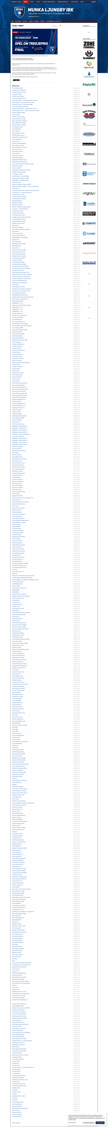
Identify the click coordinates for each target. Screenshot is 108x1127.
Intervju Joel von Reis (16, 1026)
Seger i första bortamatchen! (18, 436)
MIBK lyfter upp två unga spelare (19, 758)
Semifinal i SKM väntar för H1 (18, 829)
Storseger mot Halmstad (17, 479)
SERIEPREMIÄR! (15, 592)
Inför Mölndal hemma (16, 704)
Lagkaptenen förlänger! (17, 413)
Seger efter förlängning (17, 200)
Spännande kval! (15, 1063)
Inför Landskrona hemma (17, 954)
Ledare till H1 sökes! (16, 524)
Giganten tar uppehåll (16, 647)
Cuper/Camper (74, 1)
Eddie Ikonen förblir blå (17, 331)
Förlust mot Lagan (16, 969)
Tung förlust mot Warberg (17, 696)
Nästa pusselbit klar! (16, 903)
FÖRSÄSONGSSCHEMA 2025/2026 (19, 159)
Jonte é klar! (14, 569)
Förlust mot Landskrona (17, 885)
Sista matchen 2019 (16, 674)
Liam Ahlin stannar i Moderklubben (19, 315)
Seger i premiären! (16, 153)
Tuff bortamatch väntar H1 (17, 151)
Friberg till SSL (15, 745)
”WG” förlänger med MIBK (17, 327)
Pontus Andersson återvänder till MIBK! (20, 266)
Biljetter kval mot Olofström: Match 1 (19, 792)
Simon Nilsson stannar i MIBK (18, 891)
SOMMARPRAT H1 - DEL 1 (17, 311)
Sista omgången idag (16, 796)
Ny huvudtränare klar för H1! (18, 571)
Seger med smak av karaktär (18, 657)
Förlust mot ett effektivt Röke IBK (19, 1014)
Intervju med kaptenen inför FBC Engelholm (21, 1032)
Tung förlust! (14, 1098)
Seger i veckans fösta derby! (18, 145)
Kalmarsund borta (16, 141)
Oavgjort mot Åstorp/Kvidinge (18, 503)
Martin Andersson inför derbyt (18, 688)
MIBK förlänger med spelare (18, 948)
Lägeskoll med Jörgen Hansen (18, 551)
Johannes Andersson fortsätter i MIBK (20, 628)
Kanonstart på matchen (17, 475)
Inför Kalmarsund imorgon (17, 211)
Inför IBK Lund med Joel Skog (18, 467)
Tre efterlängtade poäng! (17, 583)
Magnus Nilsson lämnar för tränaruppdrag (21, 897)
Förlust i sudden (15, 799)
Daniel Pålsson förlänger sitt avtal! (19, 565)
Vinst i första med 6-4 (16, 928)
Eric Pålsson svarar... (16, 606)
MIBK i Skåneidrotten (16, 245)
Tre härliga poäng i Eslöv (17, 346)
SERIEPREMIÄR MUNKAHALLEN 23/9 (20, 295)
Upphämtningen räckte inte (18, 372)
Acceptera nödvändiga (89, 1122)
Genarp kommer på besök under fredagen (21, 276)
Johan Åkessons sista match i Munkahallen (21, 268)
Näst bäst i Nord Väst (16, 1112)
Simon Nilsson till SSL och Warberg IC (20, 741)
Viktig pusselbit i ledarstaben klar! (19, 397)
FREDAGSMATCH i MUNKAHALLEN (19, 137)
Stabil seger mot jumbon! (17, 204)
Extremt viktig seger (16, 692)
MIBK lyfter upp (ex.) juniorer (18, 645)
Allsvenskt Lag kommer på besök (19, 594)
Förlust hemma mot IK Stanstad (18, 1028)
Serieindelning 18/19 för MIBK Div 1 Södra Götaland (23, 911)
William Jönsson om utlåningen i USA (20, 299)
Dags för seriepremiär (16, 241)
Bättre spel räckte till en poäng (18, 712)
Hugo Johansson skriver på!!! (18, 133)
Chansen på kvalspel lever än (18, 653)
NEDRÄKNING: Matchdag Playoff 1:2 (19, 426)
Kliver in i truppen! (16, 131)
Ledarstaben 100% (16, 602)
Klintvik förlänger (15, 1046)
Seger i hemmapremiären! (17, 233)
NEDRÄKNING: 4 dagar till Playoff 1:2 (20, 438)
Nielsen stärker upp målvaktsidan (19, 1048)
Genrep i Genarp (15, 247)
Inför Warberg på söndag (17, 813)
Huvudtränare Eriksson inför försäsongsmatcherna (23, 297)
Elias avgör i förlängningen (17, 481)
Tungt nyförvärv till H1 (16, 555)
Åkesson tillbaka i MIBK (17, 776)
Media (82, 1)
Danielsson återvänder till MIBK (18, 753)
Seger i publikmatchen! (17, 139)
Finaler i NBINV (18, 26)
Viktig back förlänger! (16, 534)
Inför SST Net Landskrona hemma (19, 1085)
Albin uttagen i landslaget (17, 227)
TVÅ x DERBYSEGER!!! (16, 129)
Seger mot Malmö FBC (17, 510)
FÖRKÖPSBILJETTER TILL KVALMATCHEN (21, 434)
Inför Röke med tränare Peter (18, 839)
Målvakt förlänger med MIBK (18, 901)
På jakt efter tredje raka (17, 698)
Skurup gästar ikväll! (16, 846)
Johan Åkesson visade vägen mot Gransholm (21, 288)
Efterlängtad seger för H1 (17, 702)
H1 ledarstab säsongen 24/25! (18, 258)
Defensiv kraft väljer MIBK (17, 770)
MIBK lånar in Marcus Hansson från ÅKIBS (21, 1007)
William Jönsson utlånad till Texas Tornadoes (21, 305)
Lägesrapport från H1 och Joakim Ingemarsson (22, 1040)
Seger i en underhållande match (18, 721)
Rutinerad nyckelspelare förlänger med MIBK (21, 184)
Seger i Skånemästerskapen (18, 469)
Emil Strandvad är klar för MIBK (18, 252)
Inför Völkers (15, 1089)
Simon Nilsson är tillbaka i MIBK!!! (19, 249)
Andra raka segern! (16, 368)
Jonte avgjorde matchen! (17, 456)
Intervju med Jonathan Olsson (18, 508)
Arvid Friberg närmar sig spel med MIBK (20, 981)
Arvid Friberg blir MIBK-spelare (18, 907)
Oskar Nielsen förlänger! (17, 561)
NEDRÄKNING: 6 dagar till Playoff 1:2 (20, 442)
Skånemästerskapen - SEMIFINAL (19, 124)
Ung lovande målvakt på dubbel (19, 899)
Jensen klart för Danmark (17, 155)
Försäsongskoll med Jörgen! (18, 518)
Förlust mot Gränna (16, 379)
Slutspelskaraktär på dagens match (19, 665)
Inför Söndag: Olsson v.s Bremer (19, 805)
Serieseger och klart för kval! (18, 794)
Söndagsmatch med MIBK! (17, 860)
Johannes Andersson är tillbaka (19, 827)
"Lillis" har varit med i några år (18, 682)
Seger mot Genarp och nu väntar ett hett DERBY (22, 274)
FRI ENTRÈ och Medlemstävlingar (19, 973)
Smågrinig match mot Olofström (19, 450)
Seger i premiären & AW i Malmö (19, 292)
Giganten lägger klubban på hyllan (19, 415)
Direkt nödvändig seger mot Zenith (19, 663)
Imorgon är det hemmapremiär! (18, 235)
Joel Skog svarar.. (16, 616)
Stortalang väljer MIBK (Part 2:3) (18, 403)
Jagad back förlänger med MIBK (19, 626)
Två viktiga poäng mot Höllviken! (19, 198)
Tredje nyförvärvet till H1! (17, 547)
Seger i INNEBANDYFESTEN (18, 1005)
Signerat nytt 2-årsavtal (17, 604)
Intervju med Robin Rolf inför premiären (20, 501)
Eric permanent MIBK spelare (18, 735)
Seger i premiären (16, 381)
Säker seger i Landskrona (17, 471)
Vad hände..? (15, 778)
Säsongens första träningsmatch (19, 256)
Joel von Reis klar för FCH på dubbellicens (21, 983)
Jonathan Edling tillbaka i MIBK (18, 221)
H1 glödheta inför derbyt (17, 833)
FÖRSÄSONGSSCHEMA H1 (18, 301)
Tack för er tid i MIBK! (16, 168)
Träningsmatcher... (16, 600)
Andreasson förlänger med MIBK (19, 772)
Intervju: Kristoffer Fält (16, 856)
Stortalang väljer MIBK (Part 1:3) (18, 405)
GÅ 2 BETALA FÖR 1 (16, 352)
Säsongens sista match (17, 651)
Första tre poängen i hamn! (17, 1102)
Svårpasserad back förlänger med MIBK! (20, 178)
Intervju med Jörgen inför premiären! (19, 383)
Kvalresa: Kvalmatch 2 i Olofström (19, 790)
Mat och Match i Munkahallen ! (18, 862)
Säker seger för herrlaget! (17, 487)
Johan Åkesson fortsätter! (17, 317)
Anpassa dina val (72, 1122)
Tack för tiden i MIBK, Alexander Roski (20, 106)
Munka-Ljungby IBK (17, 1)
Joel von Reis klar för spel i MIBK (19, 1050)
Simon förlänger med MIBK (18, 1059)
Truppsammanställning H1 (17, 313)
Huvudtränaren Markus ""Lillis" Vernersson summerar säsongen (25, 190)
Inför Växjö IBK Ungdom (17, 950)
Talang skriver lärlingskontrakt (18, 473)
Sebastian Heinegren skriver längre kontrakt (21, 278)
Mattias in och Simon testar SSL (19, 842)
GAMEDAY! (14, 784)
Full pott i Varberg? (16, 585)
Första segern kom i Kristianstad (19, 1012)
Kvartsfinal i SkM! (15, 989)
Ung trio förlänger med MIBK (18, 417)
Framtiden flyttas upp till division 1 (19, 92)
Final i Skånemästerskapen (18, 917)
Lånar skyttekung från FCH (17, 895)
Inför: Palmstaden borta (17, 1104)
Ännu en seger (15, 452)
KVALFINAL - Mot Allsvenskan (18, 116)
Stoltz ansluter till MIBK (17, 743)
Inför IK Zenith (15, 715)
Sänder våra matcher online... (18, 598)
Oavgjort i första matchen (17, 495)
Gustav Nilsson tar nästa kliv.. (18, 608)
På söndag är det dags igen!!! (18, 1010)
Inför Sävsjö (14, 958)
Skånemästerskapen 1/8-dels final (19, 147)
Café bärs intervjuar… (16, 477)
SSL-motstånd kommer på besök (19, 659)
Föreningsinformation (62, 1)
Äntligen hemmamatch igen (18, 708)
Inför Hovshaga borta (16, 852)
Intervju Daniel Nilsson (16, 1020)
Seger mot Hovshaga (16, 817)
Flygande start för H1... (17, 866)
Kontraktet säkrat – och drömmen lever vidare (21, 192)
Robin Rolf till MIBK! (16, 526)
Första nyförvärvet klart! (17, 641)
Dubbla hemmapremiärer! (17, 157)
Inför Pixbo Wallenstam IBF (17, 581)
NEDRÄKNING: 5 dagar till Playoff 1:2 (20, 440)
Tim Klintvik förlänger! (16, 528)
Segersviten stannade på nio (18, 270)
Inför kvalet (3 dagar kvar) (17, 934)
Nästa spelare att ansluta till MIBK (19, 624)
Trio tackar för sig (16, 1061)
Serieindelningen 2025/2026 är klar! (19, 161)
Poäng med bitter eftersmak (18, 671)
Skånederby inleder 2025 (17, 202)
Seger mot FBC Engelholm (17, 1030)
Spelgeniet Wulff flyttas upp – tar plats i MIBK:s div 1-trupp (24, 108)
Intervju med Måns (16, 493)
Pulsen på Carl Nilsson (17, 680)
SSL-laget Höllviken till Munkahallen (19, 821)
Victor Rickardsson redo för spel (19, 868)
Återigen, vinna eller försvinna (18, 655)
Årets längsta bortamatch (17, 694)
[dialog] (87, 1119)
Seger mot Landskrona (17, 448)
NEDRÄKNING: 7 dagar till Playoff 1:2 (20, 444)
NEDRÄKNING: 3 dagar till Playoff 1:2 (20, 432)
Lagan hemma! (15, 971)
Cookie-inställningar (16, 1122)
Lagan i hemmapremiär (17, 1106)
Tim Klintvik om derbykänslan (18, 690)
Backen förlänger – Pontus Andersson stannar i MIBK (23, 102)
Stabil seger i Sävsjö (16, 956)
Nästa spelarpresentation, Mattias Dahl (20, 1024)
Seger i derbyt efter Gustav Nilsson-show (20, 272)
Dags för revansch (16, 825)
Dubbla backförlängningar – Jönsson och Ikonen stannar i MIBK (25, 110)
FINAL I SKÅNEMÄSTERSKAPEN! (19, 122)
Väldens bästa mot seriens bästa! (19, 196)
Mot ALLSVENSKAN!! (16, 919)
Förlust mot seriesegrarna (17, 446)
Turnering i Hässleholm (17, 1114)
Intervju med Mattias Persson (18, 1022)
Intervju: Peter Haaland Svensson (19, 858)
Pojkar (38, 1)
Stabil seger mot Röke (17, 837)
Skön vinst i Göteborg (16, 454)
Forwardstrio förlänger (17, 94)
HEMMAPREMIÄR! (16, 590)
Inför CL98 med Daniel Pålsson (18, 350)
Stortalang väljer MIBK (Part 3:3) (18, 399)
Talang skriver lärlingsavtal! (17, 530)
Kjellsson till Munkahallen (17, 819)
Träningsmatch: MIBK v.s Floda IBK (19, 395)
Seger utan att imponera (17, 717)
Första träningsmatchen (17, 512)
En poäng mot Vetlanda (17, 366)
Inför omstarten (15, 669)
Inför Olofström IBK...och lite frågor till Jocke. (21, 964)
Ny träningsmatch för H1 (17, 880)
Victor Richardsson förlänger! (18, 262)
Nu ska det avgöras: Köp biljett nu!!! (19, 780)
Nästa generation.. (16, 610)
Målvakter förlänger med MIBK (18, 112)
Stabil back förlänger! (16, 401)
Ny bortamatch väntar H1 (17, 149)
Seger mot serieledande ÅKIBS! (18, 1075)
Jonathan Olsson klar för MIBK (18, 1096)
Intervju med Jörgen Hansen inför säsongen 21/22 (22, 497)
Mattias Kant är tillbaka (17, 1116)
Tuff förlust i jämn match (17, 706)
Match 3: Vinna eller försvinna (18, 424)
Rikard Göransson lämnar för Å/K (19, 977)
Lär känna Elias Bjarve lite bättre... (19, 614)
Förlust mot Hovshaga (17, 360)
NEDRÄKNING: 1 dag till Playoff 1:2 (19, 428)
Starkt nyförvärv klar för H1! (18, 559)
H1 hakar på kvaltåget (16, 700)
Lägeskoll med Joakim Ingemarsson (20, 999)
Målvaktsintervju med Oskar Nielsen (19, 1018)
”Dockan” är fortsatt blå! (17, 540)
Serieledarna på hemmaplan (18, 1077)
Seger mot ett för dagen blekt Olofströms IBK (21, 962)
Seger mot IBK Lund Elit (17, 975)
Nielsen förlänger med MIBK (18, 762)
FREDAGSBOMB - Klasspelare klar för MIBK (21, 170)
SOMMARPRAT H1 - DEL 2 (17, 309)
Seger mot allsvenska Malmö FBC (19, 387)
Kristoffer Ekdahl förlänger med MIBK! (20, 563)
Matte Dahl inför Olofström (17, 786)
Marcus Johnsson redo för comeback (20, 1055)
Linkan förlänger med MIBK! (18, 1036)
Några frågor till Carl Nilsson (18, 633)
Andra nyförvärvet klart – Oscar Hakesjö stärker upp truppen (25, 100)
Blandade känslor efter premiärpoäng (20, 1108)
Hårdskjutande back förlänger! (18, 536)
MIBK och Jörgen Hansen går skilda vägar (21, 362)
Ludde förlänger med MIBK (18, 749)
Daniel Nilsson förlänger (17, 940)
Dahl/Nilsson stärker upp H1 (18, 1042)
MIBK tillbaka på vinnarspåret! (18, 223)
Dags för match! (15, 225)
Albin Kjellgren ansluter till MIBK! (19, 243)
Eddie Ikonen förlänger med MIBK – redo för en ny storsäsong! (25, 186)
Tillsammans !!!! (15, 921)
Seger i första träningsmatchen (18, 514)
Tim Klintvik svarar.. (16, 620)
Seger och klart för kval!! (17, 809)
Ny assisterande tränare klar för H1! (19, 567)
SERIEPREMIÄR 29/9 (16, 723)
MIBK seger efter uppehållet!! (18, 979)
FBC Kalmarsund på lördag (17, 213)
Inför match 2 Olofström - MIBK (18, 926)
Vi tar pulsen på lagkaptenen (18, 686)
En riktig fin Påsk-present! (17, 637)
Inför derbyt (14, 831)
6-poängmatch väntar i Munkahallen (19, 282)
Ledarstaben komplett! (17, 874)
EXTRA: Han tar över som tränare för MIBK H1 (21, 889)
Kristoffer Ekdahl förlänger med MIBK (20, 323)
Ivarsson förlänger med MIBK (18, 333)
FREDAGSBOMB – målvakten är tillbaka (20, 180)
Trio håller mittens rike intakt (18, 96)
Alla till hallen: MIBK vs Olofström (19, 219)
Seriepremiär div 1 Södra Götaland (19, 876)
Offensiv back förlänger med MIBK (19, 768)
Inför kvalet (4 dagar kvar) (17, 936)
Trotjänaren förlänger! (16, 409)
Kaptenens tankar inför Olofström (19, 966)
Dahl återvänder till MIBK (17, 335)
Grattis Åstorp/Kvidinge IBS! (18, 774)
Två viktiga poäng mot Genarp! (18, 215)
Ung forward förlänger (17, 419)
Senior (25, 1)
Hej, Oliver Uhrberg (16, 538)
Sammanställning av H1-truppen (19, 522)
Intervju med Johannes (17, 489)
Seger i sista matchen (16, 342)
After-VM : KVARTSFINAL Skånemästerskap (21, 206)
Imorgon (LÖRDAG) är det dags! (19, 118)
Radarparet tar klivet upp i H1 (18, 407)
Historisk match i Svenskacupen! (19, 90)
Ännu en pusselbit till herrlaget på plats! (20, 520)
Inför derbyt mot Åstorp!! (17, 807)
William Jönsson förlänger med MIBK (20, 643)
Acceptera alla (100, 1122)
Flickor (31, 1)
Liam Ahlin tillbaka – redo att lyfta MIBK (20, 176)
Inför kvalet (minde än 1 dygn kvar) (19, 932)
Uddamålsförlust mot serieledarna (19, 458)
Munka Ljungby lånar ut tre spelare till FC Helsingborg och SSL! (25, 579)
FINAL (13, 960)
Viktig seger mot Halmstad (17, 358)
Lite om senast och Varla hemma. (19, 587)
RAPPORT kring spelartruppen (18, 751)
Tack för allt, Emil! (15, 188)
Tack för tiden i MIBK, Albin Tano (19, 98)
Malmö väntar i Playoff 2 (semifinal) (19, 120)
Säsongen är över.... (16, 422)
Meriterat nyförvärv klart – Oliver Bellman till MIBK (22, 104)
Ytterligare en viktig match (17, 661)
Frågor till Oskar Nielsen (17, 618)
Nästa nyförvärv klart (16, 631)
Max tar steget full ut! (16, 915)
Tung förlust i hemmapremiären (18, 491)
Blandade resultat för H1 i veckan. (19, 991)
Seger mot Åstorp (16, 1110)
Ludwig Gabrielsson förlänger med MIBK (20, 639)
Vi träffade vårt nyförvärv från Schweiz (20, 684)
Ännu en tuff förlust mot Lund (18, 463)
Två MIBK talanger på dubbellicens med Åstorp (22, 577)
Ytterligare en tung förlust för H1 (19, 667)
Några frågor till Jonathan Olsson (19, 622)
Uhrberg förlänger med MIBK (18, 893)
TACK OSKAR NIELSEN (17, 319)
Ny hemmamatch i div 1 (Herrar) (18, 995)
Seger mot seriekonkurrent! (18, 882)
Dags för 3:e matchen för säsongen (19, 725)
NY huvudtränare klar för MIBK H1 (19, 905)
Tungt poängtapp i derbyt (17, 676)
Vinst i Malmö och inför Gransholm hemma (21, 290)
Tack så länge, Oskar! (16, 182)
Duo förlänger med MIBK (17, 127)
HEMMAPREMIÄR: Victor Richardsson (20, 237)
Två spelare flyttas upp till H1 (18, 557)
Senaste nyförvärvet (16, 499)
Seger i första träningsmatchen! (18, 254)
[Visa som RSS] (60, 25)
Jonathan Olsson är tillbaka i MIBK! (19, 848)
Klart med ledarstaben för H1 (18, 338)
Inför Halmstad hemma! (17, 946)
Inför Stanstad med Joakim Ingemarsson (20, 993)
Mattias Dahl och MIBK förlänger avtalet (20, 649)
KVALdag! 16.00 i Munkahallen (18, 930)
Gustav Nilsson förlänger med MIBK (19, 329)
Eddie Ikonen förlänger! (17, 260)
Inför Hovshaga (15, 284)
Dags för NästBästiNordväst (18, 1034)
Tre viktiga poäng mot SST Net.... (19, 1083)
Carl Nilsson (14, 573)
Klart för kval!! (15, 944)
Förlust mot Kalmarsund (17, 374)
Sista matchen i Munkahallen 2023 (19, 280)
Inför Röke (14, 985)
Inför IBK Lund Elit (16, 710)
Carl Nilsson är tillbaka (17, 1053)
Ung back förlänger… (16, 411)
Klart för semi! (15, 987)
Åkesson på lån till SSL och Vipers (19, 1038)
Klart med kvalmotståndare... (18, 942)
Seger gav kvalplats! (16, 1069)
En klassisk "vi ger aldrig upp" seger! (20, 1079)
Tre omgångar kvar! (16, 1073)
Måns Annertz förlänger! (17, 542)
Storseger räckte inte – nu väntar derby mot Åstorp (23, 1067)
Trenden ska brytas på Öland (18, 823)
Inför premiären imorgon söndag (19, 1016)
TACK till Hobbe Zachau (17, 755)
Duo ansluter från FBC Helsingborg (19, 872)
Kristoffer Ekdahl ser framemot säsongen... (21, 612)
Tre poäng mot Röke (16, 1091)
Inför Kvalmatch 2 (15, 1065)
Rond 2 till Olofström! (16, 782)
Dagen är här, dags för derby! (18, 678)
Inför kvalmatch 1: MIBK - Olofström (19, 788)
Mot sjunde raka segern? (17, 835)
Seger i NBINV (15, 727)
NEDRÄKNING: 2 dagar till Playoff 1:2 (20, 430)
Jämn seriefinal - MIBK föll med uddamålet (21, 229)
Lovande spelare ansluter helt (18, 766)
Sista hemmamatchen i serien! (18, 194)
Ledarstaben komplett (17, 1057)
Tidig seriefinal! (15, 231)
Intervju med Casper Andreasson (19, 870)
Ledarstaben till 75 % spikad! (18, 635)
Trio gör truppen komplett (17, 88)
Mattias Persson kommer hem (18, 1044)
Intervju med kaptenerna (17, 516)
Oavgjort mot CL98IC (16, 348)
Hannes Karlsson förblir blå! (18, 549)
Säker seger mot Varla (16, 460)
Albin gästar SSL (15, 239)
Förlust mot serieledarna (17, 354)
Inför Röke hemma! (16, 811)
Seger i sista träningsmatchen (18, 385)
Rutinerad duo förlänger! (17, 165)
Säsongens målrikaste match (18, 344)
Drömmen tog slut (16, 114)
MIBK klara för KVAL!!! (16, 952)
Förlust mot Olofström (17, 376)
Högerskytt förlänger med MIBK (18, 172)
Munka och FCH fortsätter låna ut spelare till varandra (23, 575)
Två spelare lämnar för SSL (17, 909)
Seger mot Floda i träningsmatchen (19, 393)
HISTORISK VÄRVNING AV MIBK (18, 760)
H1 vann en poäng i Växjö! (17, 864)
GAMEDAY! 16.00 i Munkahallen (18, 801)
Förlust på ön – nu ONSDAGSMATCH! (20, 208)
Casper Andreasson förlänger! (18, 544)
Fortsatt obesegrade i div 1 (18, 854)
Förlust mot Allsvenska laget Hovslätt (20, 389)
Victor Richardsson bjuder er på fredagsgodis (22, 325)
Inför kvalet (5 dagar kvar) (17, 938)
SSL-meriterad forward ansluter (18, 391)
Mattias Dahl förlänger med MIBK (19, 913)
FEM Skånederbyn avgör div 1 (18, 135)
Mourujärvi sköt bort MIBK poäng (19, 1003)
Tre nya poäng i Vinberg (17, 356)
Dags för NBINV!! (15, 887)
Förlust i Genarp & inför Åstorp (18, 286)
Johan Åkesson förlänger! (17, 532)
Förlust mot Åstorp (16, 364)
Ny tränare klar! (15, 747)
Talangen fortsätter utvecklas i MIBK (19, 340)
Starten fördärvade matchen (18, 465)
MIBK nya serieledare (16, 850)
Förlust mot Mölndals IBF (17, 485)
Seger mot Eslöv (15, 370)
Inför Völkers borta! (16, 1071)
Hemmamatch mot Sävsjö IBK (18, 997)
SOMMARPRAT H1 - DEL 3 (17, 307)
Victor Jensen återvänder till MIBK (19, 264)
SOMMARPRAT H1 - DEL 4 (17, 303)
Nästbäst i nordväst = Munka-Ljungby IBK (21, 596)
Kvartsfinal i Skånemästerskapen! (19, 143)
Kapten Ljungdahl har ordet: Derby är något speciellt (23, 803)
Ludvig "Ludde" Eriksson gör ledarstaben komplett (23, 163)
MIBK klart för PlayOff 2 (17, 923)
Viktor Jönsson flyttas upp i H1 (18, 321)
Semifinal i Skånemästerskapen (18, 815)
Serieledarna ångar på (16, 844)
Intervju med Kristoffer (17, 483)
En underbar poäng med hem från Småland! (21, 217)
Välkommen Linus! (16, 737)
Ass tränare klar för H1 (17, 733)
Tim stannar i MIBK (16, 739)
